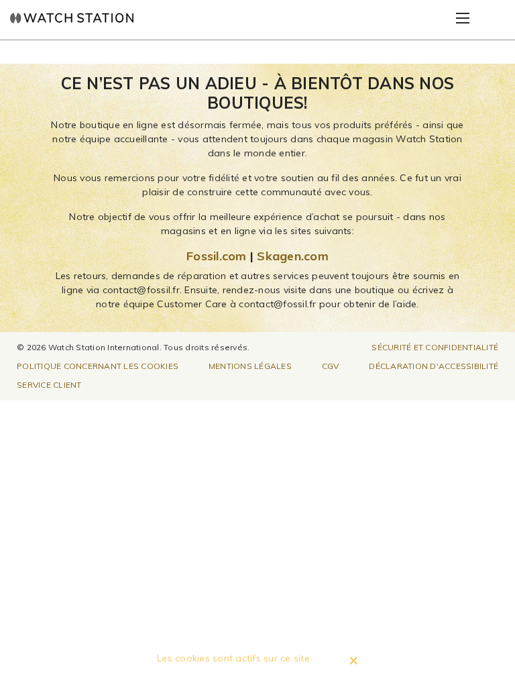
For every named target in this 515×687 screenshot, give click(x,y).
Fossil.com (216, 256)
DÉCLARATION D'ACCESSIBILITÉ (433, 366)
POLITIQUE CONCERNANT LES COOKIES (97, 366)
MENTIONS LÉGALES (250, 366)
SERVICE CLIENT (49, 385)
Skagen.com (293, 256)
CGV (330, 366)
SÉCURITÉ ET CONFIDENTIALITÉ (434, 347)
